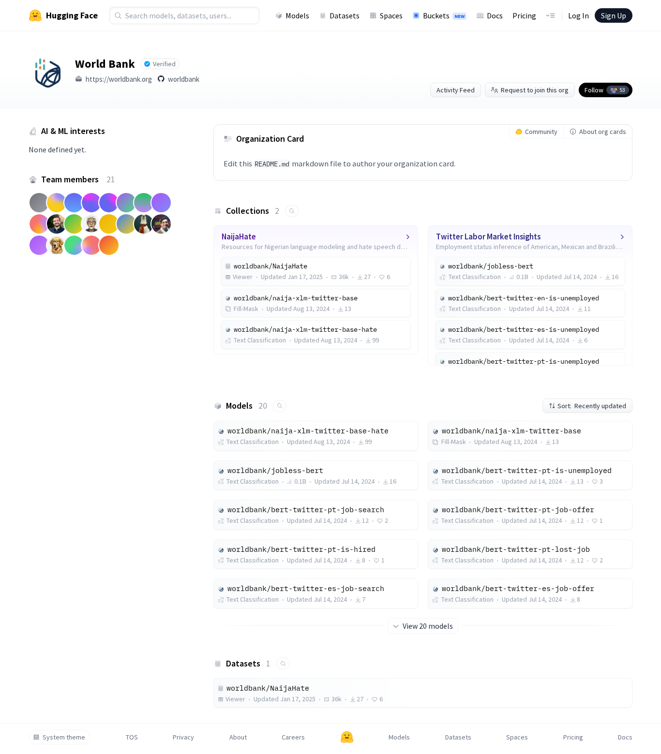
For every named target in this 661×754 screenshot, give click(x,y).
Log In (578, 15)
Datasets (345, 15)
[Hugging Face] (347, 737)
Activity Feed (455, 90)
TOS (132, 737)
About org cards (602, 131)
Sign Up (613, 15)
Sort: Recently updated (591, 405)
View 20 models (428, 626)
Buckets (444, 15)
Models (297, 15)
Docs (495, 15)
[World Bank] (48, 70)
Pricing (524, 15)
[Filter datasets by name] (283, 663)
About (238, 737)
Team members (78, 179)
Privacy (183, 737)
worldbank (183, 79)
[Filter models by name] (279, 406)
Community (541, 131)
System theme (64, 737)
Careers (293, 737)
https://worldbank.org (119, 79)
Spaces (391, 15)
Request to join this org (535, 90)
